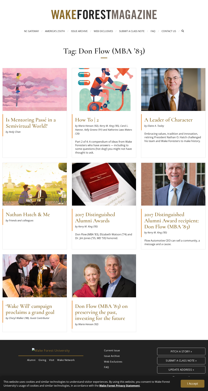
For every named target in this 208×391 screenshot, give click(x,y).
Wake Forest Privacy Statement (119, 385)
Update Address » (181, 369)
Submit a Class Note (131, 31)
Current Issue (112, 350)
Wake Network (66, 360)
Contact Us (169, 31)
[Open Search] (183, 31)
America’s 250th (55, 31)
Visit (51, 360)
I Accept (192, 383)
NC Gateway (31, 31)
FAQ (153, 31)
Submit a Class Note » (181, 360)
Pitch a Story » (181, 351)
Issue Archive (79, 31)
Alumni (31, 360)
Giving (42, 360)
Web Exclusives (103, 31)
